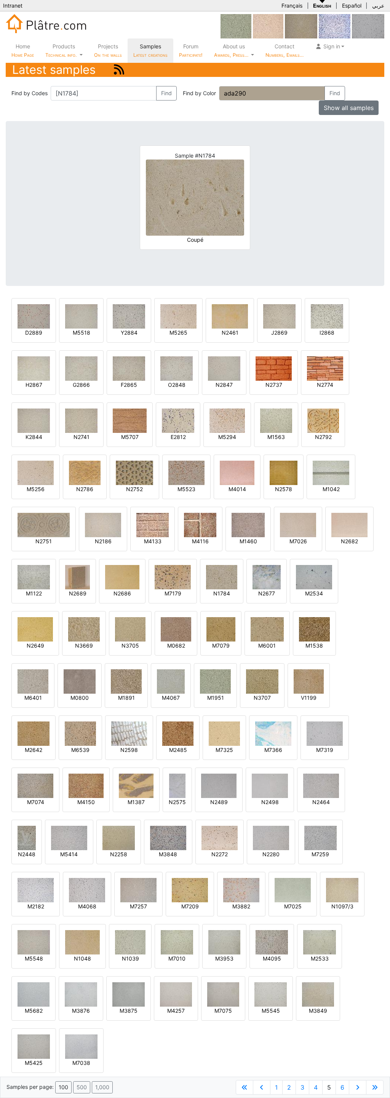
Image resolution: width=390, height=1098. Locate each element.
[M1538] (314, 629)
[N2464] (321, 785)
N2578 (283, 489)
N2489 (219, 802)
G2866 (81, 384)
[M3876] (81, 994)
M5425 (34, 1063)
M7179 (173, 593)
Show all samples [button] (349, 108)
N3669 (84, 645)
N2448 (26, 854)
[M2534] (314, 576)
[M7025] (293, 889)
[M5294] (227, 420)
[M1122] (34, 576)
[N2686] (122, 576)
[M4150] (86, 785)
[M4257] (176, 994)
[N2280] (271, 837)
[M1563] (276, 420)
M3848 (168, 854)
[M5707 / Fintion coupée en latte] (130, 420)
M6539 (80, 750)
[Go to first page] (244, 1087)
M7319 (324, 750)
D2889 (33, 332)
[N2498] (270, 785)
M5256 (36, 489)
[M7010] (177, 941)
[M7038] (81, 1046)
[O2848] (176, 368)
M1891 (126, 697)
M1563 (276, 437)
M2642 (33, 750)
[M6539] (80, 733)
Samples (150, 50)
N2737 (273, 384)
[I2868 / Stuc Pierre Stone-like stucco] (327, 316)
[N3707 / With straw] (262, 681)
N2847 (224, 384)
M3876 (81, 1010)
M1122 (34, 593)
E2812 (178, 437)
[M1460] (248, 524)
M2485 (178, 750)
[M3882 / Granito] (241, 889)
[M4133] (152, 524)
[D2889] (34, 316)
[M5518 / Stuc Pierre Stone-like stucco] (81, 316)
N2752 (134, 489)
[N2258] (118, 837)
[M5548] (34, 941)
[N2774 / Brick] (325, 368)
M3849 (318, 1010)
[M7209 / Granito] (190, 889)
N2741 (82, 437)
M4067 (171, 697)
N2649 (35, 645)
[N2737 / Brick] (274, 368)
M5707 (130, 437)
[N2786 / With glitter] (85, 472)
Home (22, 50)
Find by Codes (29, 93)
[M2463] (301, 25)
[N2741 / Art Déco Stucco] (81, 420)
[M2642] (34, 733)
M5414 (69, 854)
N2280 (271, 854)
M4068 (87, 906)
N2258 (118, 854)
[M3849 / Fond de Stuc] (318, 994)
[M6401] (33, 681)
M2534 (314, 593)
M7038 (81, 1063)
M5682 (34, 1010)
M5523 (186, 489)
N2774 (325, 384)
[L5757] (268, 25)
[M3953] (224, 941)
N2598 (129, 750)
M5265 (178, 332)
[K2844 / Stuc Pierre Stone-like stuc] (34, 420)
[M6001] (267, 629)
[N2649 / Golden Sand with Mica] (35, 629)
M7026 (298, 541)
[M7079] (220, 629)
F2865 (129, 384)
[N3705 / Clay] (130, 629)
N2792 (323, 437)
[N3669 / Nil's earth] (84, 629)
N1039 (130, 958)
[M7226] (368, 25)
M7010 (176, 958)
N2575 (177, 802)
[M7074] (35, 785)
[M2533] (319, 941)
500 (82, 1087)
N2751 (43, 541)
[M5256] (36, 472)
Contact (284, 50)
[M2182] (36, 889)
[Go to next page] (357, 1087)
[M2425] (334, 25)
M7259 (320, 854)
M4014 (237, 489)
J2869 (279, 332)
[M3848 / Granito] (168, 837)
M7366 (273, 750)
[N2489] (219, 785)
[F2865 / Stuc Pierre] (129, 368)
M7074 (35, 802)
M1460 (248, 541)
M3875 (128, 1010)
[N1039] (130, 941)
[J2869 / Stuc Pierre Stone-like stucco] (279, 316)
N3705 (130, 645)
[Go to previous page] (261, 1087)
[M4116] (200, 524)
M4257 (176, 1010)
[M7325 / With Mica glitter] (224, 733)
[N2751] (44, 524)
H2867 (34, 384)
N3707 (262, 697)
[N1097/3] (342, 889)
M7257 (138, 906)
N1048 (82, 958)
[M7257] (138, 889)
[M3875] (128, 994)
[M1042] (331, 472)
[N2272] (219, 837)
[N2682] (349, 524)
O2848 (176, 384)
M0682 (176, 645)
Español (351, 5)
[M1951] (236, 25)
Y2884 (129, 332)
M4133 (152, 541)
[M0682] (176, 629)
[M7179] (173, 576)
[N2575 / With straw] (177, 785)
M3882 (241, 906)
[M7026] (298, 524)
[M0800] (80, 681)
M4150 (86, 802)
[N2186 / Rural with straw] (103, 524)
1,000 (102, 1087)
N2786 (84, 489)
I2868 (327, 332)
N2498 (270, 802)
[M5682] (34, 994)
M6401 (33, 697)
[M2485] (177, 733)
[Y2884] (129, 316)
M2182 (35, 906)
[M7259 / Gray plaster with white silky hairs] (320, 837)
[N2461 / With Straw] (230, 316)
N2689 (77, 593)
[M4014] (237, 472)
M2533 (320, 958)
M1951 (215, 697)
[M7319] (325, 733)
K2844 (34, 437)
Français (291, 5)
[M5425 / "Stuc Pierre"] (34, 1046)
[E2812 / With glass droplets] (178, 420)
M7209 (190, 906)
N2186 (103, 541)
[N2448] (27, 837)
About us (232, 50)
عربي (378, 5)
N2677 (266, 593)
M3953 (224, 958)
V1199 (308, 697)
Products (61, 50)
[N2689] (77, 576)
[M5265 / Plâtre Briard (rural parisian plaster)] (178, 316)
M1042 (331, 489)
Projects (108, 50)
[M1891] (126, 681)
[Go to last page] (375, 1087)
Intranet (12, 5)
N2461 (230, 332)
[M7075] (223, 994)
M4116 (200, 541)
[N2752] (134, 472)
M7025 (293, 906)
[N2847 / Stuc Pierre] (224, 368)
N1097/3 (342, 906)
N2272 (219, 854)
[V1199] (309, 681)
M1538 (314, 645)
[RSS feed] (119, 69)
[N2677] (267, 576)
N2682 (349, 541)
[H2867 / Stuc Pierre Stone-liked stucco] (34, 368)
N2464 (321, 802)
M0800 (79, 697)
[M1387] (136, 785)
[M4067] (171, 681)
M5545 (271, 1010)
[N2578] (283, 472)
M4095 (272, 958)
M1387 (136, 802)
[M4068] (87, 889)
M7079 (221, 645)
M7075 (223, 1010)
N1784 (221, 593)
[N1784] (221, 576)
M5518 (81, 332)
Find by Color (199, 93)
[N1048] (82, 941)
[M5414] (69, 837)
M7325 (224, 750)
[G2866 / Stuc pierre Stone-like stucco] (81, 368)
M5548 (34, 958)
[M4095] (272, 941)
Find (166, 93)
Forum (191, 50)
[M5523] (186, 472)
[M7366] (273, 733)
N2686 (122, 593)
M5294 (227, 437)
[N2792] (323, 420)
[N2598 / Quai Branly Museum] (129, 733)
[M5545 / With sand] (270, 994)
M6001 (267, 645)
